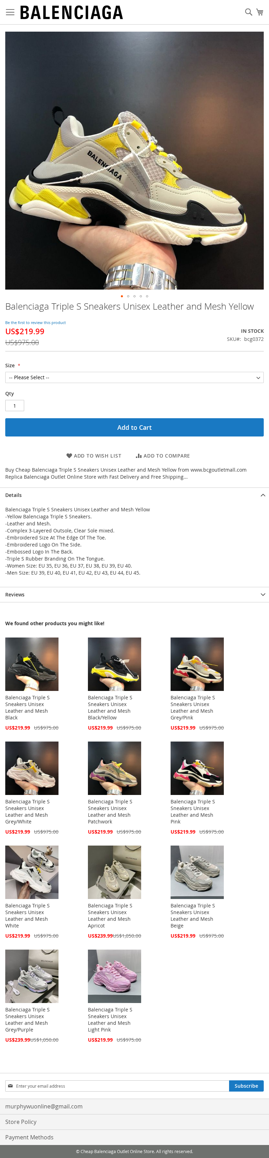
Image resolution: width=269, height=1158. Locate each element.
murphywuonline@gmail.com (44, 1106)
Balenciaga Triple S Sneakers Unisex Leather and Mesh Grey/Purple (27, 1019)
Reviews (15, 594)
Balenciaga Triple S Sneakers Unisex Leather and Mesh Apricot (110, 915)
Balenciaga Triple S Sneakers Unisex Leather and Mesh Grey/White (27, 811)
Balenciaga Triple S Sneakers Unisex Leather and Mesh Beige (193, 915)
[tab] (134, 495)
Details (13, 495)
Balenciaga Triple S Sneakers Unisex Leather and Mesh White (27, 915)
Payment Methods (29, 1137)
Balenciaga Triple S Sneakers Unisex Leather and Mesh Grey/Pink (193, 707)
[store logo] (71, 12)
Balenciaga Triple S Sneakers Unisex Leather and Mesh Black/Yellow (110, 707)
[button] (122, 296)
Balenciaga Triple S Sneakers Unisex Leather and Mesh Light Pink (110, 1019)
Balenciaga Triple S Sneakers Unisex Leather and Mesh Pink (193, 811)
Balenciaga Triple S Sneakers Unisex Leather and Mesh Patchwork (110, 811)
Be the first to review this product (35, 322)
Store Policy (20, 1122)
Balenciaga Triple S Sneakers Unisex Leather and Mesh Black (27, 707)
